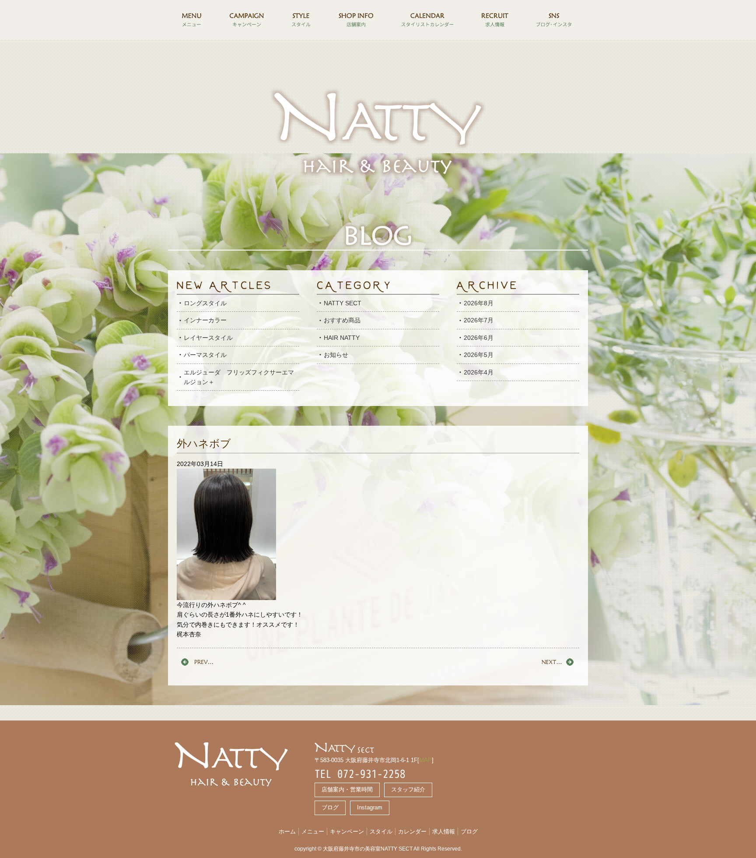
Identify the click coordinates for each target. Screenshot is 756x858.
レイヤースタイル (208, 337)
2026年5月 (479, 354)
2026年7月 (479, 320)
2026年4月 (479, 372)
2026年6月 (479, 337)
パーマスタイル (205, 354)
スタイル (381, 831)
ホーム (287, 831)
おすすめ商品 (342, 320)
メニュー (312, 831)
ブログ (330, 807)
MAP (425, 760)
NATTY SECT (342, 303)
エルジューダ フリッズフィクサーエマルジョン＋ (239, 377)
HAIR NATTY (342, 337)
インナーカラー (205, 320)
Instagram (369, 807)
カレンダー (412, 831)
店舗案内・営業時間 (347, 789)
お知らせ (336, 354)
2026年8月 (479, 303)
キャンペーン (347, 831)
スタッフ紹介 (408, 789)
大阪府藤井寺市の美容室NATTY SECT (368, 849)
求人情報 (443, 831)
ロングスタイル (205, 303)
